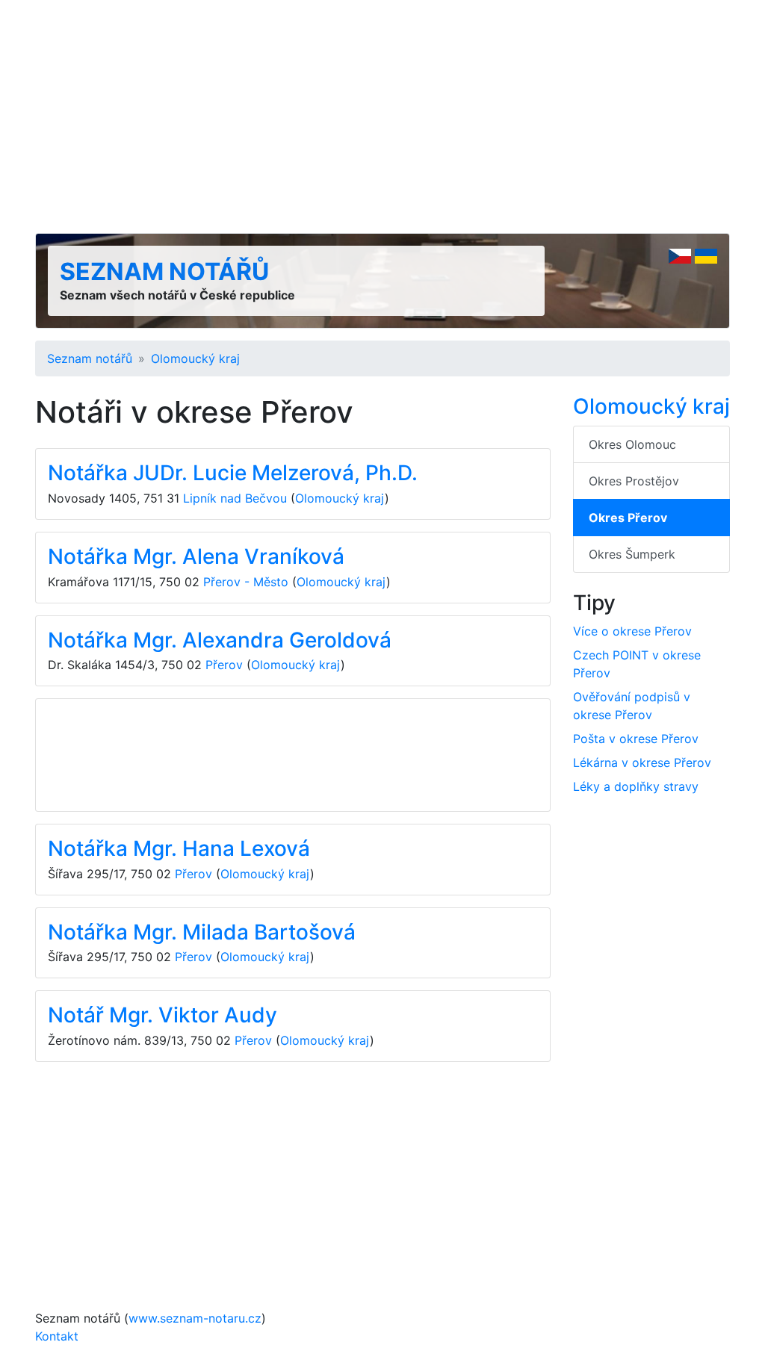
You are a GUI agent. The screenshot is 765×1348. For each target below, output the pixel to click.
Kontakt (56, 1336)
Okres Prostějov (634, 480)
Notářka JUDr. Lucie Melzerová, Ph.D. (233, 472)
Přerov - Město (245, 581)
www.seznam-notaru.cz (194, 1318)
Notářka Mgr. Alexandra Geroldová (219, 640)
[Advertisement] (382, 116)
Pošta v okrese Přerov (636, 738)
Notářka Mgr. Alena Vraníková (196, 556)
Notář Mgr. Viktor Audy (162, 1015)
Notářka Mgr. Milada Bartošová (202, 932)
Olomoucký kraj (195, 358)
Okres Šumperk (632, 554)
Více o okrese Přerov (632, 631)
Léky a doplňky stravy (636, 786)
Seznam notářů (164, 271)
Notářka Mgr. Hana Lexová (179, 848)
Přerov (224, 664)
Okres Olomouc (632, 444)
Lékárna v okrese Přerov (642, 762)
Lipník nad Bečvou (235, 498)
